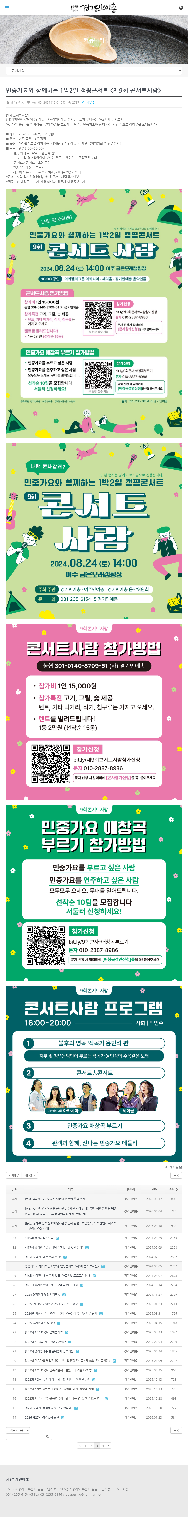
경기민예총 (17, 102)
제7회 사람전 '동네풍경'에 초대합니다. (48, 1408)
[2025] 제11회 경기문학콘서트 (44, 1332)
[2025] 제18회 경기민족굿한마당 (45, 1341)
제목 (70, 1189)
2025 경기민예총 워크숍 (40, 1323)
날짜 (154, 1189)
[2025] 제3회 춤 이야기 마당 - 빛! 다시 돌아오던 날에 (57, 1379)
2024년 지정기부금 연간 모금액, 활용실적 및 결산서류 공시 (61, 1313)
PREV (14, 1175)
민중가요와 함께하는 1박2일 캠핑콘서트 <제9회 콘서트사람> (62, 1266)
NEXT (29, 1175)
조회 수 (173, 1189)
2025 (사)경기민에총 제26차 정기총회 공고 (51, 1304)
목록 (176, 1175)
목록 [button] (176, 1430)
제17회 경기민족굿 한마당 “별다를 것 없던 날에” (54, 1247)
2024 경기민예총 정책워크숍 (42, 1294)
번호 (14, 1189)
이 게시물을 (173, 1167)
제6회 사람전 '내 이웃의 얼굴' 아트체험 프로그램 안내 (57, 1275)
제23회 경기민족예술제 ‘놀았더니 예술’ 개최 (51, 1285)
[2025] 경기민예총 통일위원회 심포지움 (49, 1351)
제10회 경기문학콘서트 (39, 1237)
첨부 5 (90, 102)
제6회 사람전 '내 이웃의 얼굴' (43, 1257)
